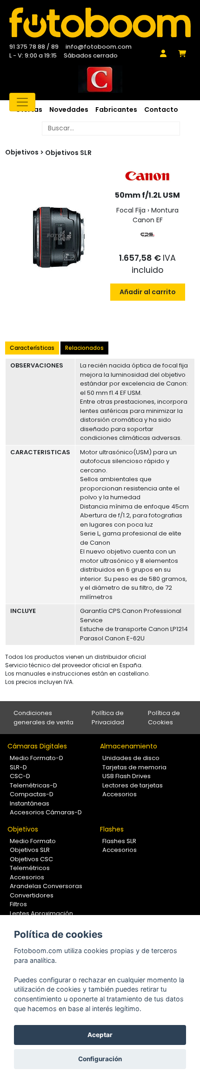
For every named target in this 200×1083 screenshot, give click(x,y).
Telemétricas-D (33, 785)
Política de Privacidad (108, 718)
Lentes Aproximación (41, 913)
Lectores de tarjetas (132, 785)
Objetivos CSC (31, 859)
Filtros (18, 904)
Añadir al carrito (148, 292)
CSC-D (20, 776)
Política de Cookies (164, 718)
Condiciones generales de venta (43, 718)
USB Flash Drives (126, 776)
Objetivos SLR (68, 152)
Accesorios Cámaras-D (46, 812)
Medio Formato (33, 841)
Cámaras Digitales (37, 746)
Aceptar (100, 1034)
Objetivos (22, 829)
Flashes (112, 829)
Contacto (161, 109)
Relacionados (84, 348)
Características (32, 348)
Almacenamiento (128, 746)
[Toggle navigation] (22, 102)
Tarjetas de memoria (134, 767)
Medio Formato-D (36, 758)
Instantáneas (29, 803)
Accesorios (119, 794)
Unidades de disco (131, 758)
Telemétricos (30, 868)
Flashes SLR (119, 841)
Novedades (68, 109)
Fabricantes (116, 109)
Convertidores (31, 895)
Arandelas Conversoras (46, 886)
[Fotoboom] (100, 22)
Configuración (100, 1059)
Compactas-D (31, 794)
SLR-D (18, 767)
